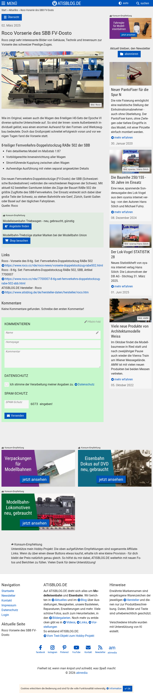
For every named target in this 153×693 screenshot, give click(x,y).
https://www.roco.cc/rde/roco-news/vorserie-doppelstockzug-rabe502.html (54, 265)
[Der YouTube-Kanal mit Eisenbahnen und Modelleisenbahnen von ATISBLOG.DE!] (76, 650)
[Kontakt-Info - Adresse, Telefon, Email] (22, 600)
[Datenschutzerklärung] (22, 610)
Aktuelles (61, 600)
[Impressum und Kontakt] (22, 605)
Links (83, 622)
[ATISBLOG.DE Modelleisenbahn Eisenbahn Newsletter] (100, 650)
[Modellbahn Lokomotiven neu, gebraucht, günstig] (38, 512)
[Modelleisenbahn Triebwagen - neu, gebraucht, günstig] (17, 226)
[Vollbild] (52, 72)
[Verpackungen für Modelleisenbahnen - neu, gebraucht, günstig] (38, 468)
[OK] (127, 689)
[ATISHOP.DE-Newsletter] (22, 595)
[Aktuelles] (12, 10)
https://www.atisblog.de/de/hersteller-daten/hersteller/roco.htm (47, 292)
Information (115, 688)
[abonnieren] (129, 54)
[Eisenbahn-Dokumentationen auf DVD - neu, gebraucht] (115, 468)
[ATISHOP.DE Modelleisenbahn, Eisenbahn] (22, 591)
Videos (70, 622)
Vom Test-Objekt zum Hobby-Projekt (70, 636)
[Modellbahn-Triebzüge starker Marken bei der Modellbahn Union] (16, 241)
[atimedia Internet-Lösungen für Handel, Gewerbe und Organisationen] (112, 650)
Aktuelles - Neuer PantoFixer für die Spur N (130, 66)
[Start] (3, 10)
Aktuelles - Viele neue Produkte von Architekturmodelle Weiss (130, 303)
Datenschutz (86, 384)
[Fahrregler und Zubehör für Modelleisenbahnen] (131, 28)
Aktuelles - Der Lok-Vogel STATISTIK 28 (129, 229)
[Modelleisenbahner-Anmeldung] (22, 615)
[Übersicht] (11, 17)
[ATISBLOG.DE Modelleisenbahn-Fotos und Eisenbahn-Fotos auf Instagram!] (53, 650)
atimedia (82, 672)
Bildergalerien (61, 618)
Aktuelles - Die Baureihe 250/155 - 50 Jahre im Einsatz (129, 154)
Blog (84, 600)
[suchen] (143, 3)
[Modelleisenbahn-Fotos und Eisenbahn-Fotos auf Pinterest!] (65, 650)
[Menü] (9, 3)
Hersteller (133, 600)
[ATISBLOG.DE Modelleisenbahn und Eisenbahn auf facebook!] (41, 650)
